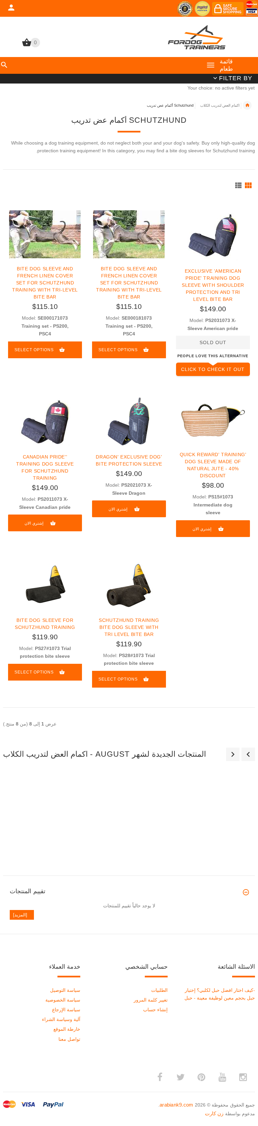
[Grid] (248, 185)
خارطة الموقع (66, 1029)
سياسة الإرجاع (66, 1009)
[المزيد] (22, 914)
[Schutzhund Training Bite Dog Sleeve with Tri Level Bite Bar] (129, 585)
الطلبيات (159, 990)
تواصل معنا (69, 1039)
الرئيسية (247, 105)
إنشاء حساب (155, 1009)
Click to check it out (213, 369)
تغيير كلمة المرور (151, 1000)
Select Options (34, 349)
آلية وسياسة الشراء (61, 1019)
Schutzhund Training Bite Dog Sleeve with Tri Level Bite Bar (129, 627)
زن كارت (214, 1113)
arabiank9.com (177, 1105)
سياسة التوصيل (65, 990)
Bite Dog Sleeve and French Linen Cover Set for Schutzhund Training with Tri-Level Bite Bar (45, 283)
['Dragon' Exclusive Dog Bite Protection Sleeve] (129, 421)
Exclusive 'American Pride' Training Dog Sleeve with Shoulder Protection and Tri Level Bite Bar (213, 285)
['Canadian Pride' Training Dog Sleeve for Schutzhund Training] (45, 421)
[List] (238, 185)
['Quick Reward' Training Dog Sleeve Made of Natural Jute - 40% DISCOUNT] (213, 419)
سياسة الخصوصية (62, 1000)
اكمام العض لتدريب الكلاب (220, 105)
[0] (27, 45)
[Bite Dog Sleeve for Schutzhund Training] (45, 585)
